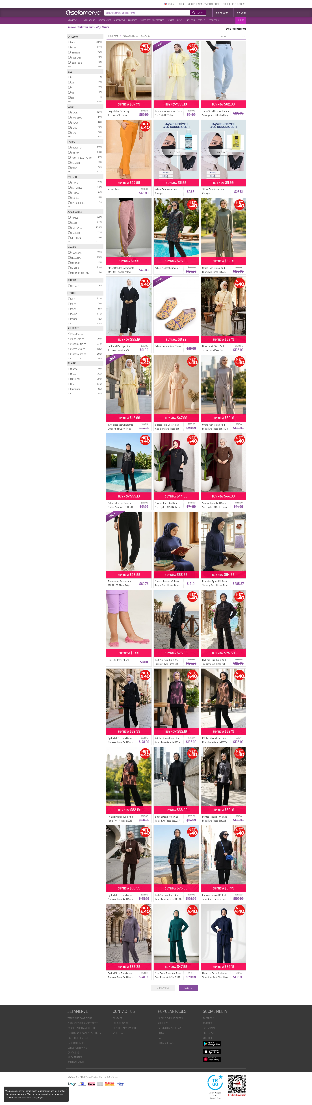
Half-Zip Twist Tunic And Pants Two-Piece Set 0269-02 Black (168, 898)
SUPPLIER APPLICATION (124, 1028)
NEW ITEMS (72, 20)
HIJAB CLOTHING (88, 20)
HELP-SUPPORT (237, 4)
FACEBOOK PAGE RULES (79, 1037)
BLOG (225, 4)
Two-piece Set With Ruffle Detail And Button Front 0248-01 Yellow (120, 428)
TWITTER (207, 1023)
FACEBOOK (208, 1018)
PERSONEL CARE (166, 1042)
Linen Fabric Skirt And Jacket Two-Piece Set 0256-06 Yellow (213, 350)
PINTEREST (208, 1033)
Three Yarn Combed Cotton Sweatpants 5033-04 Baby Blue (215, 114)
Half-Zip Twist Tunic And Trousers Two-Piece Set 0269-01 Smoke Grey (167, 663)
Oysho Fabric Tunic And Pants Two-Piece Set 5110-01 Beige (215, 428)
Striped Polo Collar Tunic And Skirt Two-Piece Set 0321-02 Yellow (167, 428)
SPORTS (170, 20)
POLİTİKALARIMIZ (76, 1062)
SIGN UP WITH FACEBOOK (208, 4)
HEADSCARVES (104, 20)
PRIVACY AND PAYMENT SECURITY (84, 1033)
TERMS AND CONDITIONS (80, 1018)
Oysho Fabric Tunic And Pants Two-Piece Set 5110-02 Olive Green (214, 271)
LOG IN (181, 4)
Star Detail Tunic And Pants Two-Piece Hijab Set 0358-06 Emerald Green (168, 977)
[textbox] (143, 13)
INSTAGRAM (209, 1028)
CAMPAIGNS (73, 1052)
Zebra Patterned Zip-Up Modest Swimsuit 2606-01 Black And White (120, 506)
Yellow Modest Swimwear (167, 267)
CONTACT (117, 1018)
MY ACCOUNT (223, 12)
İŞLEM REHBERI (75, 1057)
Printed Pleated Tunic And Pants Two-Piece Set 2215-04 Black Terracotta (120, 820)
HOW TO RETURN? (76, 1042)
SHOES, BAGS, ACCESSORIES (152, 20)
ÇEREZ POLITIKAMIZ (77, 1047)
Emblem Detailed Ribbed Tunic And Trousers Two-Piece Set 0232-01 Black (214, 898)
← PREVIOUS (163, 988)
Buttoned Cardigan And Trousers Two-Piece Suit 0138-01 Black (119, 350)
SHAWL (161, 1033)
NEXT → (188, 988)
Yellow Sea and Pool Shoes (168, 346)
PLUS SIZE (132, 20)
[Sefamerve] (84, 12)
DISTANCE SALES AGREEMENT (83, 1023)
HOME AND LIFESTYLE (196, 20)
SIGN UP (191, 4)
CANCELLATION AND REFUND (82, 1028)
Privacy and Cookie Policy (26, 1098)
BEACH (180, 20)
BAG (160, 1037)
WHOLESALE (119, 1033)
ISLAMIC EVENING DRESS (170, 1018)
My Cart (241, 12)
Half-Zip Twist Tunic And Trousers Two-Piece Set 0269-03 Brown (214, 663)
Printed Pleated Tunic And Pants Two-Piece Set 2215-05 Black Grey (214, 820)
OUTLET (241, 20)
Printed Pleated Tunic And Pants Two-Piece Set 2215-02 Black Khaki (214, 742)
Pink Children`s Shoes (118, 659)
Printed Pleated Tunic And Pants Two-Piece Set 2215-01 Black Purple (167, 742)
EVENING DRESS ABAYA (169, 1028)
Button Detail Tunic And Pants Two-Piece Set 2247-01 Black (168, 820)
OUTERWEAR (119, 20)
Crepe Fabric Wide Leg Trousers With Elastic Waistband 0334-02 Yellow (121, 114)
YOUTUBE (208, 1037)
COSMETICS (213, 20)
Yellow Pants (114, 189)
